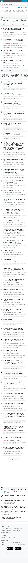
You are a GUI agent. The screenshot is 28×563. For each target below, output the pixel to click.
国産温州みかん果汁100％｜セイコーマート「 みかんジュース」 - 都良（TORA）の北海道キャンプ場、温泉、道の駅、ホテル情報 (14, 507)
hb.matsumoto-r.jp (10, 183)
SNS (22, 194)
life (16, 156)
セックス (18, 194)
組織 (4, 67)
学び (15, 243)
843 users (4, 243)
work (4, 187)
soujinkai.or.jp (9, 282)
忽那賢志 (12, 368)
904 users (4, 213)
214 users (23, 24)
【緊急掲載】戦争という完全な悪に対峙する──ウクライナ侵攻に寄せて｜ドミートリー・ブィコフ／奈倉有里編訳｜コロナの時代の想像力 (13, 427)
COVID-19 (5, 45)
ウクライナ (16, 432)
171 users (3, 24)
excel (4, 274)
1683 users (5, 32)
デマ (10, 247)
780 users (4, 282)
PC (12, 274)
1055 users (5, 152)
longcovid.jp (9, 134)
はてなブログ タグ (4, 544)
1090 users (5, 134)
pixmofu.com (7, 520)
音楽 (13, 175)
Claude (12, 224)
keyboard (15, 398)
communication (20, 47)
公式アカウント (4, 537)
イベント (9, 175)
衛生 (16, 368)
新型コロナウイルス (16, 89)
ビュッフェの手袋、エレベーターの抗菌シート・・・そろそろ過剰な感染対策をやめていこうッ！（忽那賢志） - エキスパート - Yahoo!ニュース (13, 362)
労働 (4, 106)
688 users (4, 430)
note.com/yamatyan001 (9, 503)
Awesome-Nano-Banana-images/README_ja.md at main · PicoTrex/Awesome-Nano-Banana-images (13, 29)
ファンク (5, 204)
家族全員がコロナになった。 (8, 93)
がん (18, 55)
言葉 (10, 433)
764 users (4, 292)
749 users (4, 321)
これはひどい (16, 108)
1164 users (5, 116)
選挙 (4, 65)
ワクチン (15, 47)
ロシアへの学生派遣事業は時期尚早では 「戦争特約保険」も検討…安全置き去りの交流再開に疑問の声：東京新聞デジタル (15, 75)
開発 (15, 224)
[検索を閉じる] (16, 1)
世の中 (16, 43)
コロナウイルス (9, 89)
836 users (4, 252)
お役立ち (11, 138)
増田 (10, 65)
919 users (4, 192)
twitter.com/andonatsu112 (12, 343)
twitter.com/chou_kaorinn (11, 374)
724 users (4, 343)
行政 (13, 106)
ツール (15, 34)
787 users (4, 272)
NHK (11, 166)
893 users (4, 222)
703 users (4, 396)
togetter (22, 175)
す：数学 (16, 422)
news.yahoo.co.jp (10, 364)
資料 (7, 57)
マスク (12, 235)
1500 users (5, 43)
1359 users (5, 86)
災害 (21, 357)
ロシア (8, 432)
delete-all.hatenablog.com (12, 332)
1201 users (5, 104)
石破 (7, 324)
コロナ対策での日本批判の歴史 (9, 250)
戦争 (4, 432)
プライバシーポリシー (15, 530)
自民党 (5, 164)
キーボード (5, 398)
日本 (12, 254)
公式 (4, 324)
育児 (21, 185)
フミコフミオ (22, 334)
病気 (4, 57)
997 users (4, 173)
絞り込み (20, 7)
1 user (2, 492)
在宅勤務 (8, 187)
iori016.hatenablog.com (11, 272)
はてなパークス (19, 544)
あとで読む (7, 34)
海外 (13, 433)
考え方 (8, 67)
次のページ (14, 459)
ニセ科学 (13, 304)
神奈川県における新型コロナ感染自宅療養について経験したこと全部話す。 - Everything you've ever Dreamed (13, 329)
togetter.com (9, 86)
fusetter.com (7, 498)
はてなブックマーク (5, 526)
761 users (4, 302)
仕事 (11, 108)
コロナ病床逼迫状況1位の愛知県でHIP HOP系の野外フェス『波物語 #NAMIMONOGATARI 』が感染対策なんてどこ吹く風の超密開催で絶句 (13, 171)
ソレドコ (24, 544)
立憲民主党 (14, 65)
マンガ (21, 89)
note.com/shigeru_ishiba (11, 321)
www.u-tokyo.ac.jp (10, 243)
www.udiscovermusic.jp (11, 202)
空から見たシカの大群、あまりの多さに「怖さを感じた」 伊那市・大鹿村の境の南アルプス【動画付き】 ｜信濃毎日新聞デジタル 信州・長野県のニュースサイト (5, 22)
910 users (4, 202)
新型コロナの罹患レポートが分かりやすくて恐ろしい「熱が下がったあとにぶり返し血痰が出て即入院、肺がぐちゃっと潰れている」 (13, 83)
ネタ (18, 129)
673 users (4, 451)
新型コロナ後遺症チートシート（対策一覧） (12, 133)
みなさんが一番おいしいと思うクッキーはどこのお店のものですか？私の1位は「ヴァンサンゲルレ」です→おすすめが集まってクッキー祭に (13, 211)
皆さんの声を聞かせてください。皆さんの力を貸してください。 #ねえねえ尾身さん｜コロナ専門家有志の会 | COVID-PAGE (13, 41)
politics (11, 67)
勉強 (11, 187)
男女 (25, 194)
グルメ (20, 215)
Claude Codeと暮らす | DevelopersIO (11, 220)
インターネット (13, 129)
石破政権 (14, 324)
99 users (12, 78)
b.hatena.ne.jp (7, 492)
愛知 (7, 177)
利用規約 (9, 530)
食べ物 (9, 217)
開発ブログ (11, 528)
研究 (17, 245)
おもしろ (14, 126)
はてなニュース (12, 544)
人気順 (25, 7)
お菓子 (16, 215)
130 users (3, 78)
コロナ (5, 47)
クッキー (5, 215)
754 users (4, 312)
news (15, 166)
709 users (4, 374)
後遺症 (16, 154)
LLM (18, 34)
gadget (22, 398)
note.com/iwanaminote (11, 430)
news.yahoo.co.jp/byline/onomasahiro (14, 384)
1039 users (5, 162)
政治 (8, 47)
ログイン (18, 1)
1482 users (5, 53)
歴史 (20, 204)
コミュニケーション (19, 45)
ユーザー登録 (24, 1)
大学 (7, 247)
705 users (4, 384)
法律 (10, 324)
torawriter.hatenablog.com (10, 509)
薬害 (22, 376)
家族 (4, 98)
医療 (9, 45)
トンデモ (5, 304)
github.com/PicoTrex (11, 32)
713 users (4, 364)
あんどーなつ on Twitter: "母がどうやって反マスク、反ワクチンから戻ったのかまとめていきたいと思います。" (13, 341)
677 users (4, 440)
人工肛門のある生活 (7, 259)
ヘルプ (15, 528)
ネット (21, 129)
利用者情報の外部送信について (7, 532)
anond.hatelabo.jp (10, 63)
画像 (11, 34)
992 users (4, 183)
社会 (24, 45)
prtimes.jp (7, 514)
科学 (20, 235)
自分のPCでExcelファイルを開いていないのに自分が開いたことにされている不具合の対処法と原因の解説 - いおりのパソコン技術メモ (13, 269)
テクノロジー (18, 32)
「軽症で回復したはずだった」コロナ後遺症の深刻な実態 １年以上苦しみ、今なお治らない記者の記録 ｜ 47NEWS (13, 113)
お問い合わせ (19, 528)
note (24, 304)
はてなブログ (3, 542)
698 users (4, 406)
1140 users (5, 126)
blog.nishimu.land (10, 396)
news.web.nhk (9, 406)
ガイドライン (3, 530)
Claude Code (20, 224)
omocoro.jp (9, 126)
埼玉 (4, 108)
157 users (23, 78)
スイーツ (24, 215)
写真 (21, 34)
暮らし (13, 213)
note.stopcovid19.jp (11, 43)
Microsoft (23, 274)
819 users (4, 261)
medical (11, 57)
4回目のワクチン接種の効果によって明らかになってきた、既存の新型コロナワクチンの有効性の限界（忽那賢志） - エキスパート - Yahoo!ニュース (13, 448)
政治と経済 (17, 63)
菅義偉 (11, 164)
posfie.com (9, 173)
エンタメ (18, 202)
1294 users (5, 94)
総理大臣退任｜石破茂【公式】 (9, 319)
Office (15, 274)
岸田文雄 (15, 408)
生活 (12, 55)
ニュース (5, 166)
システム (19, 274)
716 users (4, 353)
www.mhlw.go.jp (10, 233)
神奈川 (17, 334)
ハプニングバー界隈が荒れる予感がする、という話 (13, 190)
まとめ (15, 138)
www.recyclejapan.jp (11, 53)
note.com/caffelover (10, 302)
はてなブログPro (10, 542)
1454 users (5, 63)
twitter (14, 156)
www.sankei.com (10, 312)
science (14, 237)
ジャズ (23, 204)
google (25, 34)
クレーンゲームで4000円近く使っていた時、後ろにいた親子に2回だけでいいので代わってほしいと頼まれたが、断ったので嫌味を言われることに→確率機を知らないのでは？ (15, 22)
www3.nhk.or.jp (10, 162)
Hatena (14, 551)
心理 (4, 345)
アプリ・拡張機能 (4, 528)
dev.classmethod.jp (10, 222)
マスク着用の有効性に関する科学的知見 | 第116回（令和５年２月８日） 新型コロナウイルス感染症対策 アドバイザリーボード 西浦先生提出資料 (13, 231)
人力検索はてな (17, 542)
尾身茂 (11, 47)
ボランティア (16, 67)
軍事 (23, 432)
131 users (13, 24)
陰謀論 (9, 304)
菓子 (12, 217)
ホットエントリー (11, 537)
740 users (4, 332)
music (17, 204)
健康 (21, 55)
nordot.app (9, 116)
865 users (4, 233)
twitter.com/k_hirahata (11, 152)
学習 (19, 422)
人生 (15, 55)
